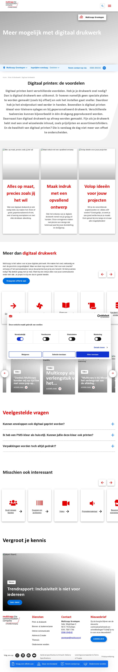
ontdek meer (19, 387)
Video (61, 511)
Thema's (35, 640)
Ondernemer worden (40, 644)
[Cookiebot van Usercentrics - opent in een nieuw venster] (99, 316)
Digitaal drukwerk (28, 77)
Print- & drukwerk (14, 77)
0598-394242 (95, 68)
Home (5, 77)
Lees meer (14, 602)
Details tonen (99, 347)
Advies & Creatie (39, 635)
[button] (109, 6)
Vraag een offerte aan (16, 281)
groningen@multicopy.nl (71, 638)
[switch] (46, 339)
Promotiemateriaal (89, 511)
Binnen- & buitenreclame (42, 626)
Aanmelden (98, 639)
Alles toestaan (92, 354)
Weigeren (25, 354)
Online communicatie (41, 631)
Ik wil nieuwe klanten (10, 511)
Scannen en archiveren (37, 511)
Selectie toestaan (59, 354)
